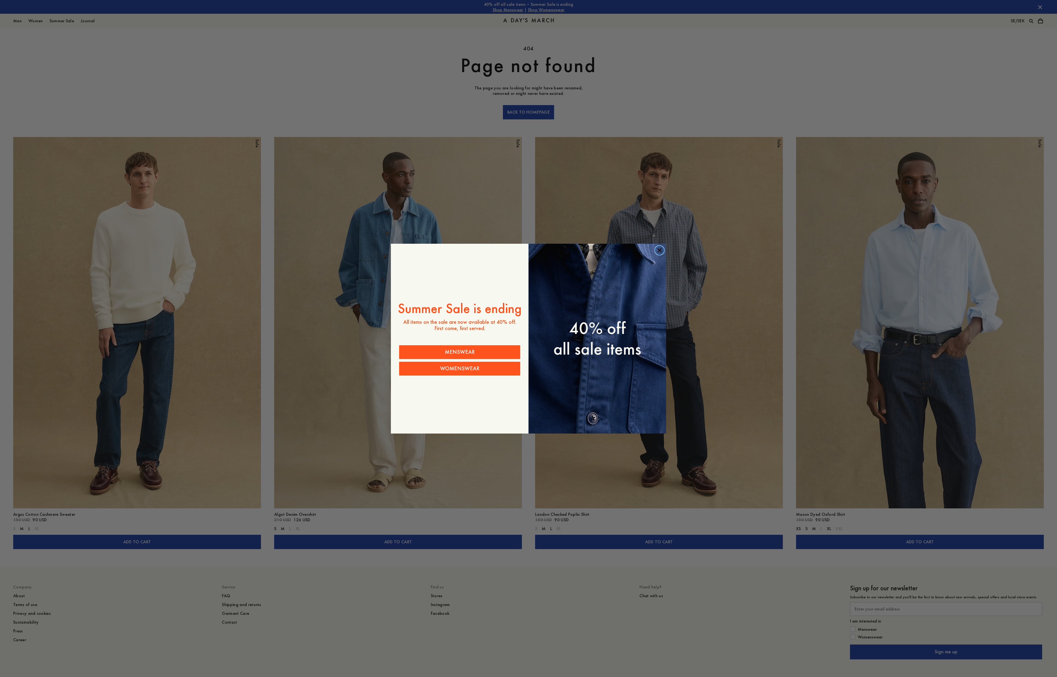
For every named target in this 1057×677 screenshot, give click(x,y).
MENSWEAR (460, 352)
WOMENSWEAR (460, 368)
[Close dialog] (659, 250)
